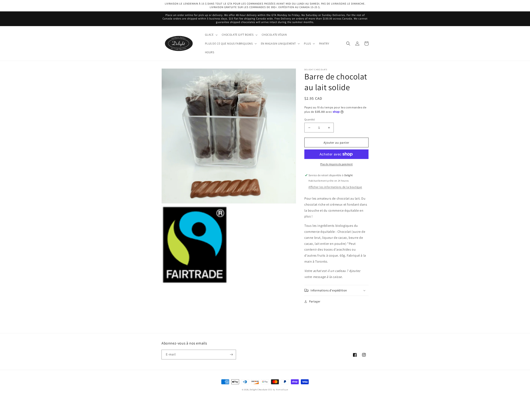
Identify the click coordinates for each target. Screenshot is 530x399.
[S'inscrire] (231, 354)
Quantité (309, 119)
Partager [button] (314, 301)
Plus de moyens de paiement (336, 164)
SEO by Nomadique (278, 389)
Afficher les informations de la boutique (335, 187)
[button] (210, 34)
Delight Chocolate (258, 389)
